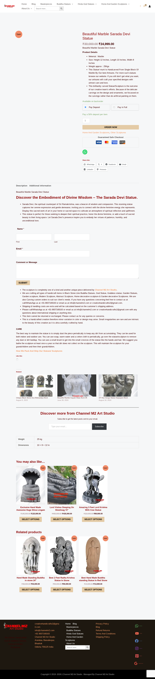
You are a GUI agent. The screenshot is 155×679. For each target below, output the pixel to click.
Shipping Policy (103, 637)
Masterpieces (46, 4)
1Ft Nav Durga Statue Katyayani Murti (113, 398)
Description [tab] (21, 186)
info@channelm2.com (44, 630)
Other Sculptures (118, 132)
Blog (34, 4)
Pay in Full (122, 107)
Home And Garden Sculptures (114, 4)
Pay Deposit (94, 107)
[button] (72, 4)
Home (24, 4)
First (17, 242)
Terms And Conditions (106, 634)
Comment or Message (26, 262)
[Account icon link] (150, 6)
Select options (30, 519)
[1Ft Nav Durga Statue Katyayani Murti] (118, 385)
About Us (26, 9)
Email (19, 249)
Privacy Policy (102, 624)
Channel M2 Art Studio (106, 290)
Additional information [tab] (40, 186)
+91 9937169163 (42, 634)
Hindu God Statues (86, 4)
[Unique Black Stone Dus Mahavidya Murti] (35, 385)
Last (55, 242)
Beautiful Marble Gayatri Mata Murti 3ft (72, 398)
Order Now (110, 127)
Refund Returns (103, 630)
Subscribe (99, 426)
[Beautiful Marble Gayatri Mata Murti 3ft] (76, 385)
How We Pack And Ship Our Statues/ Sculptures (39, 351)
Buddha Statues (64, 4)
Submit (23, 282)
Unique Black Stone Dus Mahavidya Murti (32, 398)
